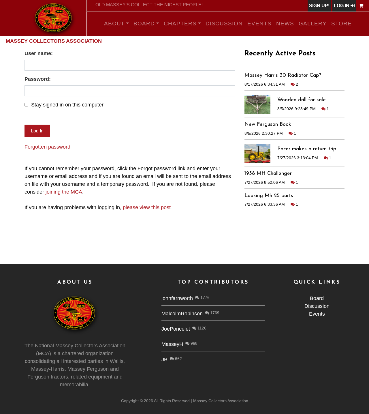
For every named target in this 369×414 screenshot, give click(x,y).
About (114, 23)
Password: (38, 79)
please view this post (147, 207)
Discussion (224, 23)
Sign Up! (319, 5)
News (285, 23)
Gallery (313, 23)
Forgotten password (47, 147)
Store (341, 23)
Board (144, 23)
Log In (342, 5)
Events (259, 23)
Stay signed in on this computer (67, 105)
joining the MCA (64, 192)
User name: (39, 53)
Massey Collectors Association (54, 41)
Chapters (180, 23)
